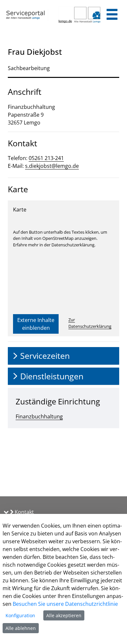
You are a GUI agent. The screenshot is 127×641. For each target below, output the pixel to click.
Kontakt (23, 512)
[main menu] (112, 15)
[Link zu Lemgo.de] (79, 14)
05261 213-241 (46, 158)
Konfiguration (20, 615)
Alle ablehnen (21, 628)
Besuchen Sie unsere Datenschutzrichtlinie (65, 603)
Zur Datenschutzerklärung (89, 323)
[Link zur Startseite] (26, 14)
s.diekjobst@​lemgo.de (52, 165)
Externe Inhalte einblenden (35, 323)
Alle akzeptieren (63, 615)
